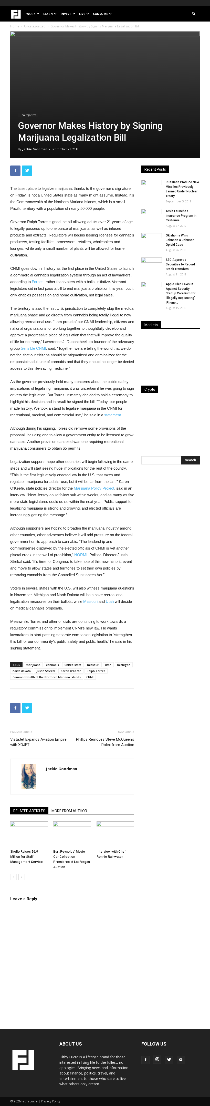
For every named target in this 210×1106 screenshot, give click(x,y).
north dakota (22, 671)
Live (82, 14)
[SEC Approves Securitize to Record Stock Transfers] (151, 264)
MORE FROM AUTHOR (69, 811)
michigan (123, 665)
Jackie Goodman (35, 149)
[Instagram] (157, 1060)
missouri (93, 665)
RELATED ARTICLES (29, 811)
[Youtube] (181, 1060)
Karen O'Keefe (71, 671)
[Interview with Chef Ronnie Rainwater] (115, 834)
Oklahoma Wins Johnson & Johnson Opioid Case (180, 240)
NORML (81, 555)
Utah (110, 601)
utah (108, 665)
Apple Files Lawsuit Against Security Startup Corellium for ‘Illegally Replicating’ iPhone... (180, 293)
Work (30, 14)
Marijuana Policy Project (94, 488)
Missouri (90, 601)
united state (73, 665)
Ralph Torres (96, 671)
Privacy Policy (50, 1101)
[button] (193, 14)
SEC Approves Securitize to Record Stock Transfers (180, 264)
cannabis (52, 665)
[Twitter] (169, 1060)
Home (14, 26)
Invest (66, 14)
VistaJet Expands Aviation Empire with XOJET (38, 742)
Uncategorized (35, 26)
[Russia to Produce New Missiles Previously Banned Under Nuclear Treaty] (151, 187)
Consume (100, 14)
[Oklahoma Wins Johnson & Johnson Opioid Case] (151, 240)
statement (112, 415)
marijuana (33, 665)
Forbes (38, 282)
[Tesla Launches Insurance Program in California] (151, 216)
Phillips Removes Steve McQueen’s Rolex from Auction (105, 742)
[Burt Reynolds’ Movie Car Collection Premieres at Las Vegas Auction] (72, 834)
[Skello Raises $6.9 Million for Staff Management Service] (29, 834)
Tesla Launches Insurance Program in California (181, 215)
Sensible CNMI (33, 348)
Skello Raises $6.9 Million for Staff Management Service (26, 857)
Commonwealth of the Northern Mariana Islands (47, 677)
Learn (48, 14)
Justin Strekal (45, 671)
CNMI (89, 677)
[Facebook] (145, 1060)
